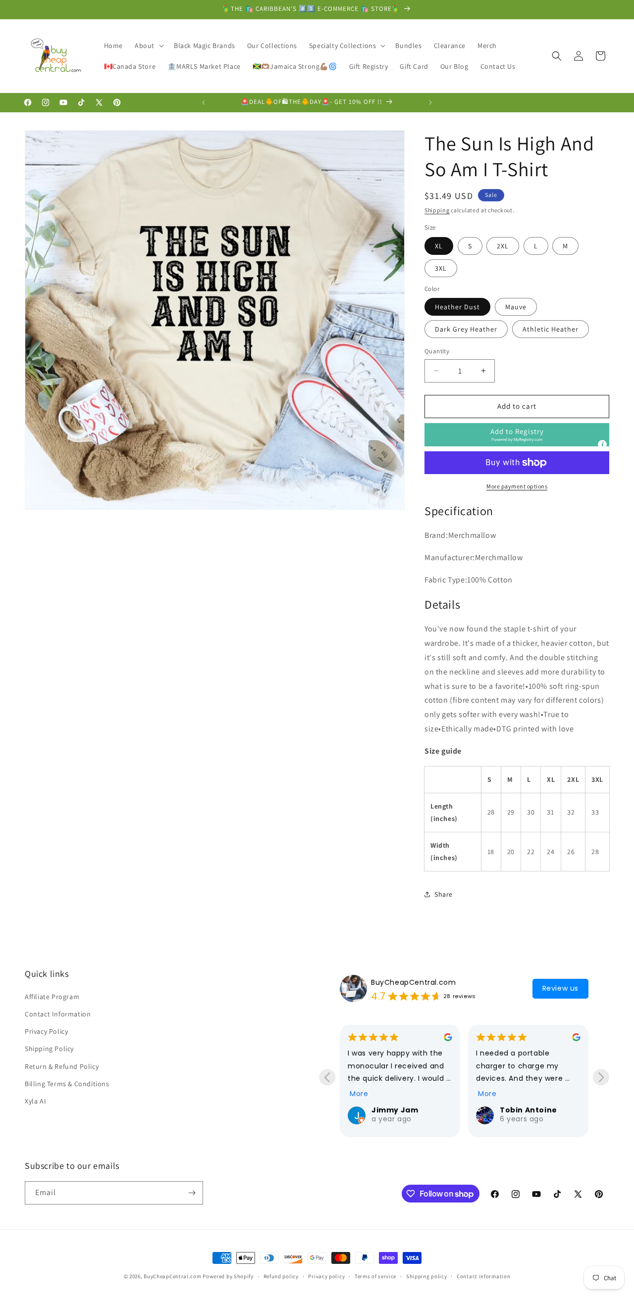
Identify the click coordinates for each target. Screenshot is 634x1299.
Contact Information (58, 1014)
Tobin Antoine (528, 1110)
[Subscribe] (192, 1192)
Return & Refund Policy (62, 1066)
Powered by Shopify (228, 1276)
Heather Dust (457, 306)
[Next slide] (601, 1077)
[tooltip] (602, 444)
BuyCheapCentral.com (413, 982)
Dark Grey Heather (466, 329)
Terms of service (375, 1276)
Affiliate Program (52, 996)
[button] (148, 45)
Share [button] (443, 894)
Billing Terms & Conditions (67, 1083)
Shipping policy (426, 1276)
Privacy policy (326, 1276)
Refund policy (281, 1276)
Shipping (437, 210)
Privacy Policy (46, 1031)
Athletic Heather (551, 329)
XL (439, 245)
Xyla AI (35, 1101)
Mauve (516, 306)
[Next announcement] (430, 102)
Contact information (483, 1276)
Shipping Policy (49, 1048)
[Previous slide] (327, 1077)
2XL (503, 245)
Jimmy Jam (394, 1110)
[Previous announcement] (203, 102)
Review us (560, 988)
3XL (441, 268)
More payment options (516, 486)
